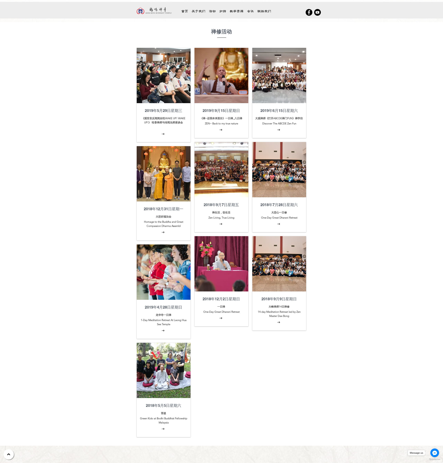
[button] (236, 11)
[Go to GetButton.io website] (434, 459)
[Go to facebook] (434, 452)
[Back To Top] (8, 454)
